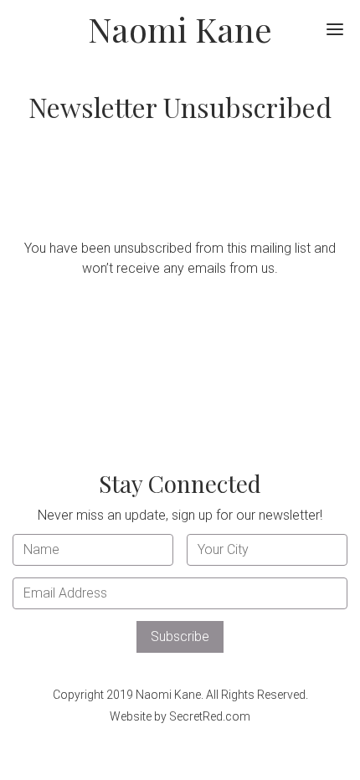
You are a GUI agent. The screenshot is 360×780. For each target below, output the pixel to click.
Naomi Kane (180, 29)
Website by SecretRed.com (180, 716)
